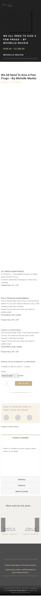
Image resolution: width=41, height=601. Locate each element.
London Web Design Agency (17, 590)
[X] (18, 417)
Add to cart (23, 383)
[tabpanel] (20, 458)
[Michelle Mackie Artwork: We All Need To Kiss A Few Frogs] (20, 178)
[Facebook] (6, 417)
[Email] (29, 417)
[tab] (20, 438)
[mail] (18, 579)
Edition (3, 371)
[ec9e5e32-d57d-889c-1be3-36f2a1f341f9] (30, 511)
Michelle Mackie (13, 55)
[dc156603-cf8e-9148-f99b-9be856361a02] (9, 511)
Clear (21, 375)
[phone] (22, 579)
